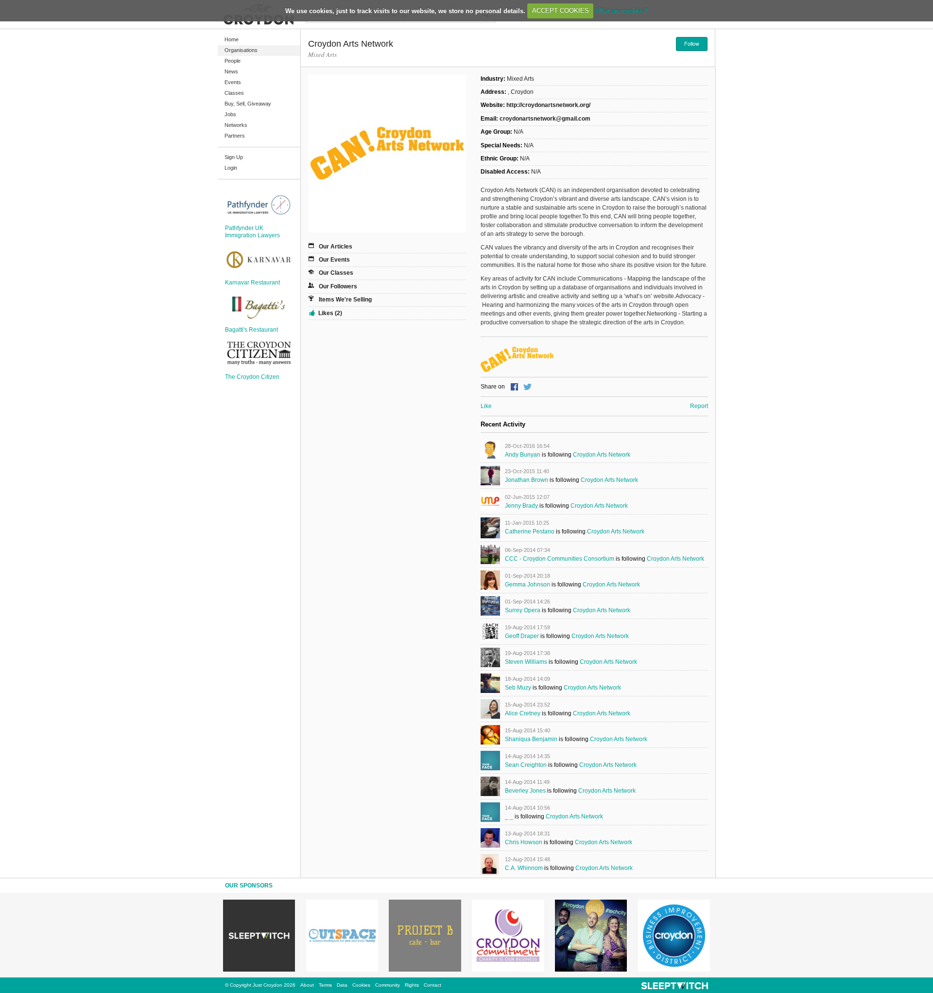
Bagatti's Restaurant (251, 329)
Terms (325, 985)
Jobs (230, 114)
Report (699, 406)
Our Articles (335, 246)
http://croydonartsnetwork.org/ (548, 105)
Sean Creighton (526, 765)
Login (231, 168)
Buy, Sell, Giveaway (248, 103)
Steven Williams (526, 661)
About (307, 985)
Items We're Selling (345, 299)
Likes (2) (330, 313)
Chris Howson (523, 842)
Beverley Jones (525, 790)
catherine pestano (529, 531)
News (231, 71)
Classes (234, 93)
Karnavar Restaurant (252, 282)
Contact (432, 985)
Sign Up (234, 157)
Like (486, 406)
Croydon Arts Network (601, 454)
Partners (235, 136)
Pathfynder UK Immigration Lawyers (252, 231)
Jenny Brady (521, 505)
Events (233, 82)
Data (342, 985)
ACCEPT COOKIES (560, 10)
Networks (236, 125)
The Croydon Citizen (252, 376)
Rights (412, 985)
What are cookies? (621, 10)
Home (232, 39)
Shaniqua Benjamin (531, 739)
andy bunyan (522, 454)
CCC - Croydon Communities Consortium (559, 558)
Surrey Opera (522, 610)
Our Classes (336, 272)
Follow (691, 43)
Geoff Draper (522, 636)
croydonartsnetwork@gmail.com (545, 118)
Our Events (334, 259)
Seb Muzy (518, 687)
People (233, 61)
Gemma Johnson (527, 584)
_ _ (509, 816)
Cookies (361, 985)
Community (387, 985)
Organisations (241, 50)
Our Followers (338, 286)
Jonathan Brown (526, 480)
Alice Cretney (522, 713)
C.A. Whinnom (524, 868)
